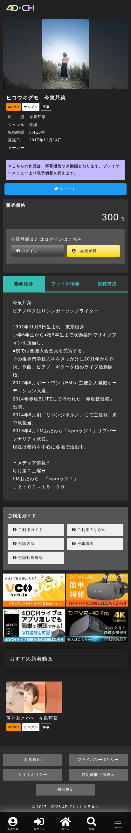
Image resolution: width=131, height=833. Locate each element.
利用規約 (32, 759)
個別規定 (65, 789)
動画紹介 (23, 283)
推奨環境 (85, 543)
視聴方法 (107, 283)
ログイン (29, 251)
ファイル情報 (65, 283)
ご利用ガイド (30, 529)
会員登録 (86, 251)
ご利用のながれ (91, 529)
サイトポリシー (32, 774)
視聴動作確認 (30, 557)
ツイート (67, 189)
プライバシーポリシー (98, 759)
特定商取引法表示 (98, 774)
